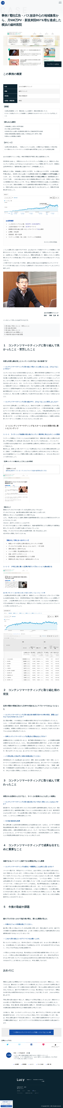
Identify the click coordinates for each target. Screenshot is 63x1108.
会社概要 (17, 1064)
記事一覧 (49, 1064)
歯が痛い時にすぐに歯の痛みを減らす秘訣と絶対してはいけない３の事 (24, 592)
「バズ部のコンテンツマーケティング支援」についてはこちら (30, 1032)
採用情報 (24, 1064)
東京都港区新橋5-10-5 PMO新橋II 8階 (38, 1079)
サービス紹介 (41, 1064)
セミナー (32, 1064)
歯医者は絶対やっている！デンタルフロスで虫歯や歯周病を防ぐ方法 (26, 470)
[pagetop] (61, 1106)
